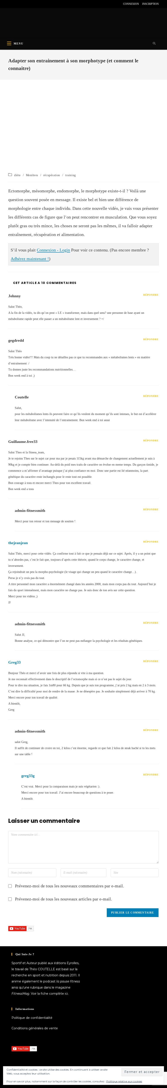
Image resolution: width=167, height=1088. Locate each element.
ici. (66, 994)
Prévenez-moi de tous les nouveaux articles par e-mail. (63, 899)
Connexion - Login (53, 250)
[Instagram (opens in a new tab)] (19, 4)
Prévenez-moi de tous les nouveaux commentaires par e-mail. (69, 885)
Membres (32, 175)
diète (17, 175)
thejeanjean (18, 543)
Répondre (151, 295)
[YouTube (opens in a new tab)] (24, 4)
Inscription (150, 3)
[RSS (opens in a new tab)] (29, 4)
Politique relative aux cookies (124, 1081)
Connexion (131, 3)
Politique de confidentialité (32, 1018)
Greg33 (14, 662)
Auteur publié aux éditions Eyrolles (52, 963)
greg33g (28, 776)
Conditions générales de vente (35, 1028)
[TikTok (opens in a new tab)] (34, 4)
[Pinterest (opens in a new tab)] (14, 4)
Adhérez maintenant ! (30, 258)
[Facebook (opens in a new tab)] (10, 4)
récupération (51, 175)
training (70, 175)
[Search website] (154, 43)
